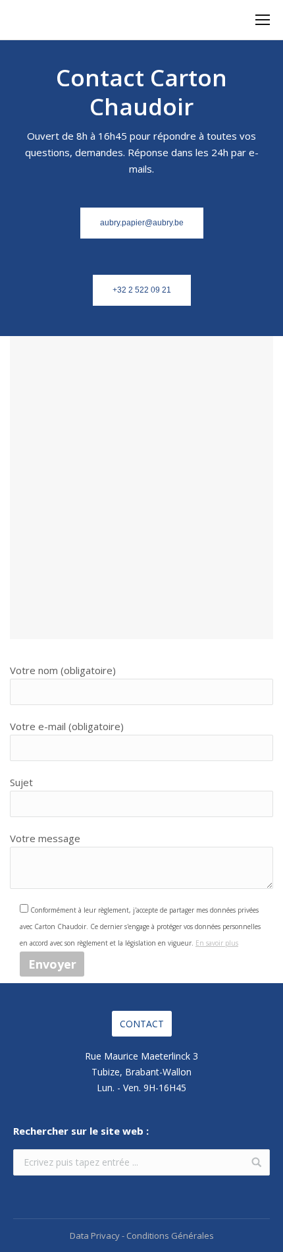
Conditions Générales (170, 1235)
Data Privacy (95, 1235)
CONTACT (142, 1023)
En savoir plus (216, 943)
